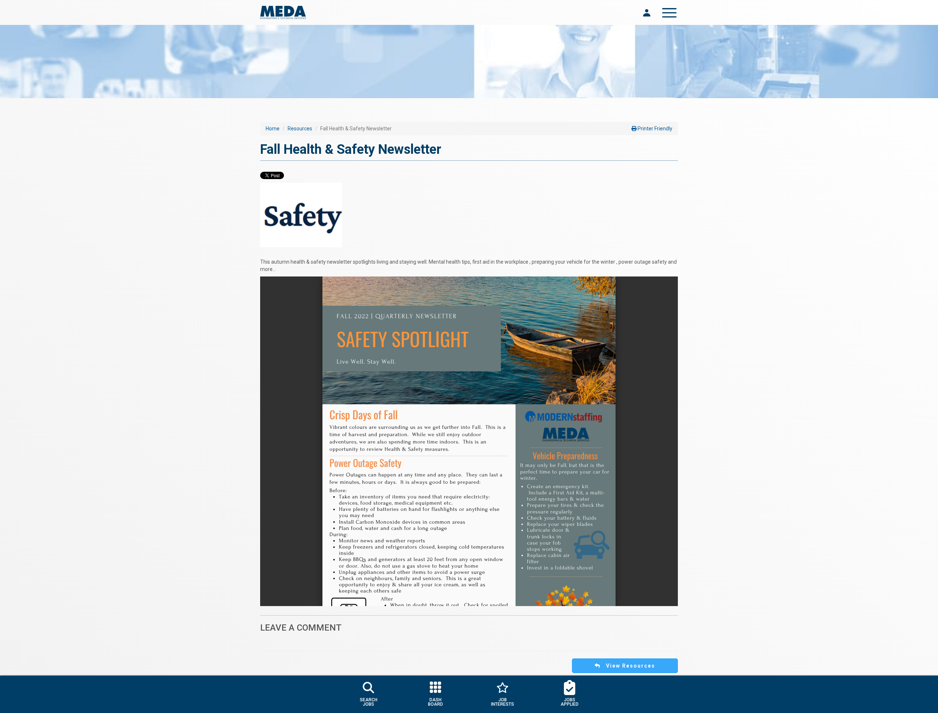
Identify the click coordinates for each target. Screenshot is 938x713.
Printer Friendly (654, 128)
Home (273, 128)
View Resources (628, 666)
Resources (300, 128)
